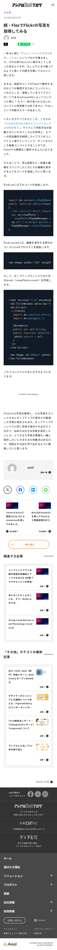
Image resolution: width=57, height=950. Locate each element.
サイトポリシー (10, 929)
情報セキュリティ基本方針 (15, 933)
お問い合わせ (14, 920)
